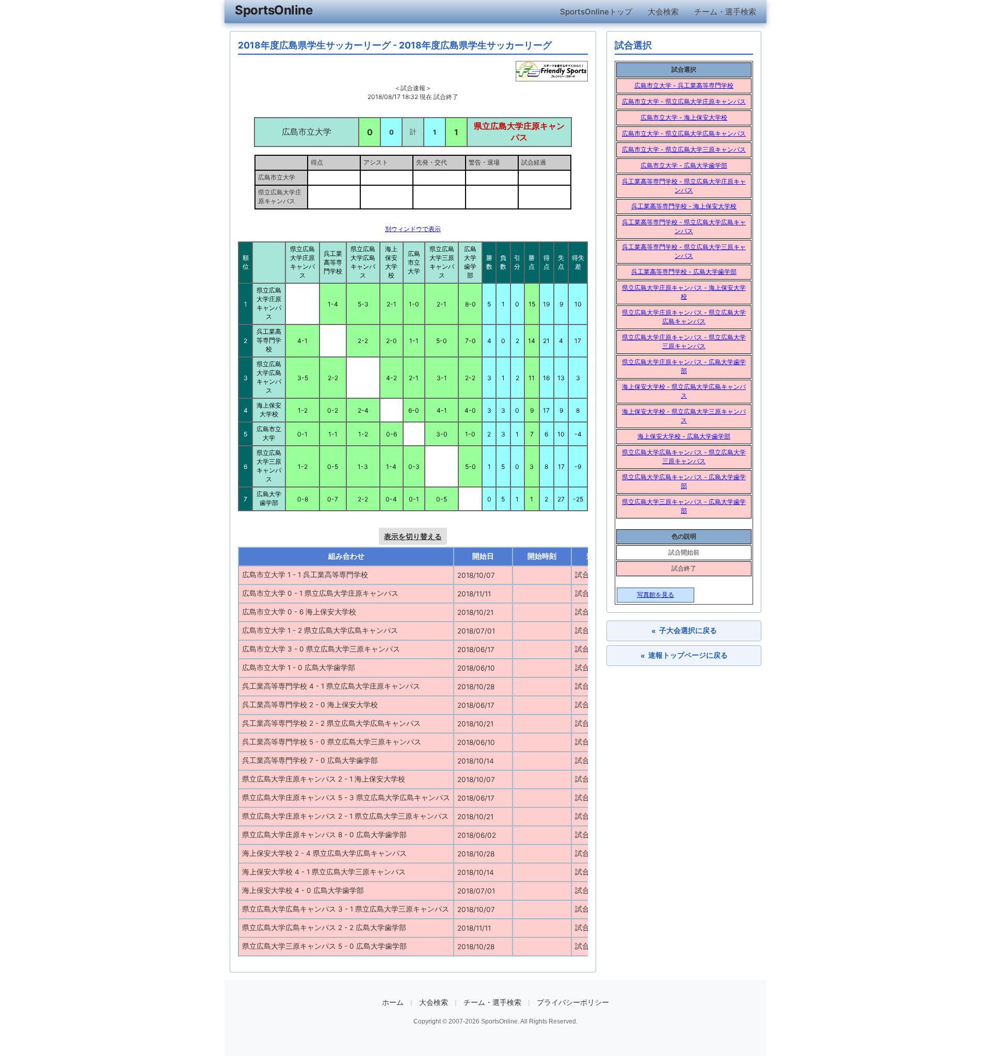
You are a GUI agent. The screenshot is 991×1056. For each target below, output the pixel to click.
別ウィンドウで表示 (413, 229)
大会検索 (663, 12)
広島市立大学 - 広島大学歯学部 (684, 165)
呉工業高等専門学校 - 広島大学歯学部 (684, 271)
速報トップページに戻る (684, 655)
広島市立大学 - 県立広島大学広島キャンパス (684, 133)
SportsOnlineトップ (596, 12)
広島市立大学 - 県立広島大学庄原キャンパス (684, 101)
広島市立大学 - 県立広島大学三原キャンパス (684, 149)
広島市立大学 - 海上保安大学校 (684, 117)
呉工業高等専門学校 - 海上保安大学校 (684, 206)
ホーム (393, 1002)
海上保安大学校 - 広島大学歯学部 (683, 436)
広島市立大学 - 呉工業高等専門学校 (683, 85)
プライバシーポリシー (573, 1002)
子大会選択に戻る (684, 630)
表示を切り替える (413, 536)
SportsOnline (273, 10)
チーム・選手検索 (725, 12)
